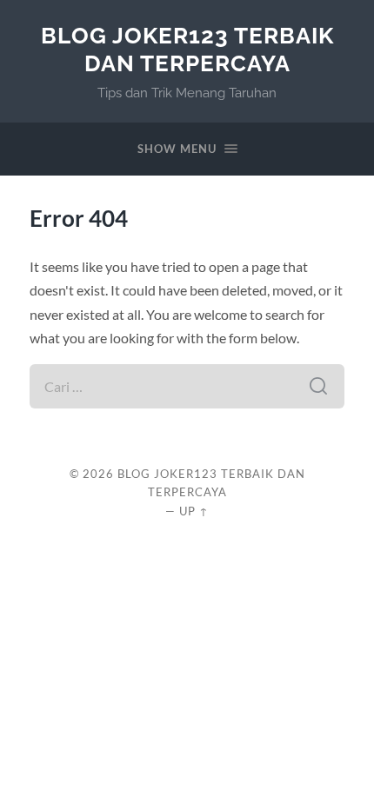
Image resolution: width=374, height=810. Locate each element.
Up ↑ (194, 511)
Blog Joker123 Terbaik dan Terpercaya (187, 49)
